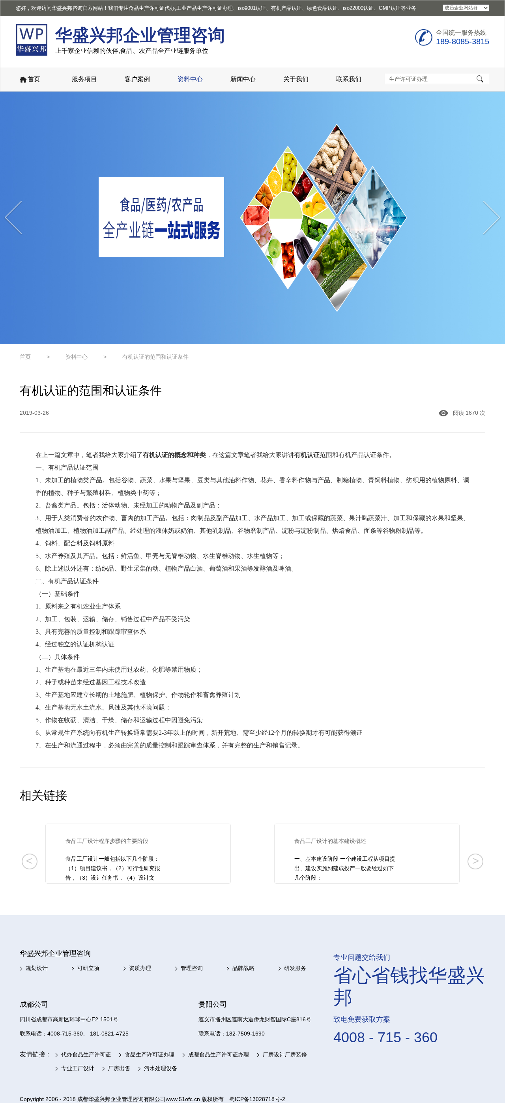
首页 (34, 79)
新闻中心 (243, 79)
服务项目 (84, 79)
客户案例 (137, 79)
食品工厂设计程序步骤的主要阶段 (106, 841)
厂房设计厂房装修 (285, 1054)
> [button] (475, 860)
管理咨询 (192, 968)
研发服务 (295, 968)
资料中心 (190, 79)
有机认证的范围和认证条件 (155, 357)
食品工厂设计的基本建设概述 (330, 841)
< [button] (29, 860)
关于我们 (296, 79)
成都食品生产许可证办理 (218, 1054)
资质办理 (140, 968)
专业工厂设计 (77, 1068)
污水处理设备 (160, 1068)
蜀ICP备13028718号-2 (257, 1099)
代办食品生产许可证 (86, 1054)
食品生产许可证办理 (149, 1054)
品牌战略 (243, 968)
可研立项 (88, 968)
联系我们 (348, 79)
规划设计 (37, 968)
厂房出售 (119, 1068)
